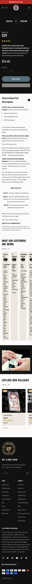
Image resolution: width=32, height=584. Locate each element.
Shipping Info (22, 499)
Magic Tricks (5, 485)
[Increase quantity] (11, 71)
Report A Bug (22, 510)
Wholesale (5, 513)
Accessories (5, 495)
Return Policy (22, 495)
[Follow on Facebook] (3, 558)
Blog (3, 506)
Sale (3, 503)
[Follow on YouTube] (17, 558)
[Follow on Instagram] (12, 558)
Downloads (5, 492)
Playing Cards (6, 488)
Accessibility (21, 521)
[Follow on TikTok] (21, 558)
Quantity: (4, 67)
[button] (6, 41)
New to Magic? (6, 499)
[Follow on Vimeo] (26, 558)
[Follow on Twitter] (8, 558)
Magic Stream (6, 510)
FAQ (19, 506)
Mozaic (5, 418)
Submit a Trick (22, 492)
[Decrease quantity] (4, 71)
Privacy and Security (24, 513)
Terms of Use (21, 517)
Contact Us (21, 485)
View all (4, 249)
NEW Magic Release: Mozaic (16, 2)
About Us (20, 488)
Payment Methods (23, 503)
